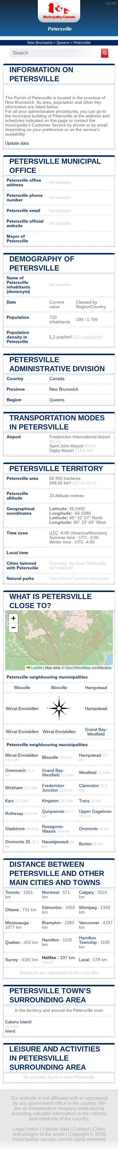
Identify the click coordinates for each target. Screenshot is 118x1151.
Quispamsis (53, 811)
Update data (17, 143)
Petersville (60, 29)
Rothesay (14, 813)
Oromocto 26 (17, 842)
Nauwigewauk (55, 842)
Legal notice (26, 1129)
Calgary (86, 892)
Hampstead (96, 687)
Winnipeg (88, 907)
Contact (81, 1129)
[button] (13, 618)
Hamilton (50, 940)
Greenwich (15, 770)
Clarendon (89, 785)
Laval (84, 959)
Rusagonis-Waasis (53, 828)
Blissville (22, 687)
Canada (56, 378)
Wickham (14, 788)
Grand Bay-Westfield (96, 731)
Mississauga (17, 922)
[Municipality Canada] (59, 11)
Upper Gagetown (95, 811)
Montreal (50, 892)
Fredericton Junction (53, 788)
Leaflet (36, 667)
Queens (63, 43)
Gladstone (15, 828)
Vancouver (89, 922)
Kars (9, 801)
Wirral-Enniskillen (22, 708)
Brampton (51, 922)
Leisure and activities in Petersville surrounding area (54, 1058)
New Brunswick (40, 43)
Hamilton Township (88, 940)
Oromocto (88, 828)
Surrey (11, 959)
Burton (85, 844)
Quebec (12, 942)
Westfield (88, 772)
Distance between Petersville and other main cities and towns (56, 873)
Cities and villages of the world (59, 1131)
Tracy (84, 801)
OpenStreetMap (78, 667)
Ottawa (12, 909)
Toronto (12, 892)
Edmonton (52, 907)
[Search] (104, 53)
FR (114, 4)
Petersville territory (56, 468)
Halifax (49, 957)
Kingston (50, 801)
